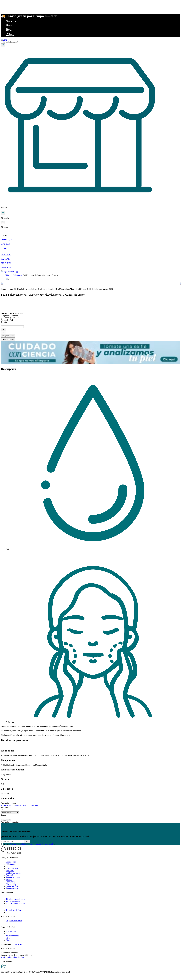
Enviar (27, 841)
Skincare (8, 275)
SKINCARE (6, 255)
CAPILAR (5, 259)
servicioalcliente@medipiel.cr (12, 957)
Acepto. (29, 844)
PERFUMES (6, 263)
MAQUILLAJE (7, 267)
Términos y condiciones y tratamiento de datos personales (32, 844)
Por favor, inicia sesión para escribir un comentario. (21, 805)
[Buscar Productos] (3, 44)
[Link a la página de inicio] (2, 275)
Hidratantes (17, 275)
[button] (90, 233)
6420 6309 (18, 944)
